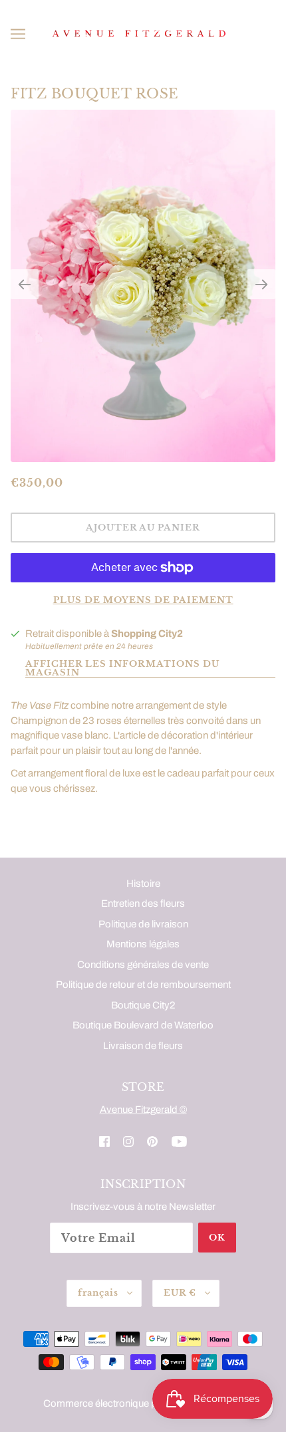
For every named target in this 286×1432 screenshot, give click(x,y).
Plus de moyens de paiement (143, 600)
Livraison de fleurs (143, 1045)
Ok (217, 1237)
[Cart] (269, 34)
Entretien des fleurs (143, 903)
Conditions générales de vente (143, 964)
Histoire (143, 883)
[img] (104, 1141)
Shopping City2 (147, 633)
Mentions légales (143, 944)
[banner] (140, 33)
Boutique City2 (143, 1005)
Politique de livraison (143, 924)
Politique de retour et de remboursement (143, 984)
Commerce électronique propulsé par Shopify (143, 1403)
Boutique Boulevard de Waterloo (143, 1025)
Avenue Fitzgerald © (143, 1109)
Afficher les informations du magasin (122, 668)
